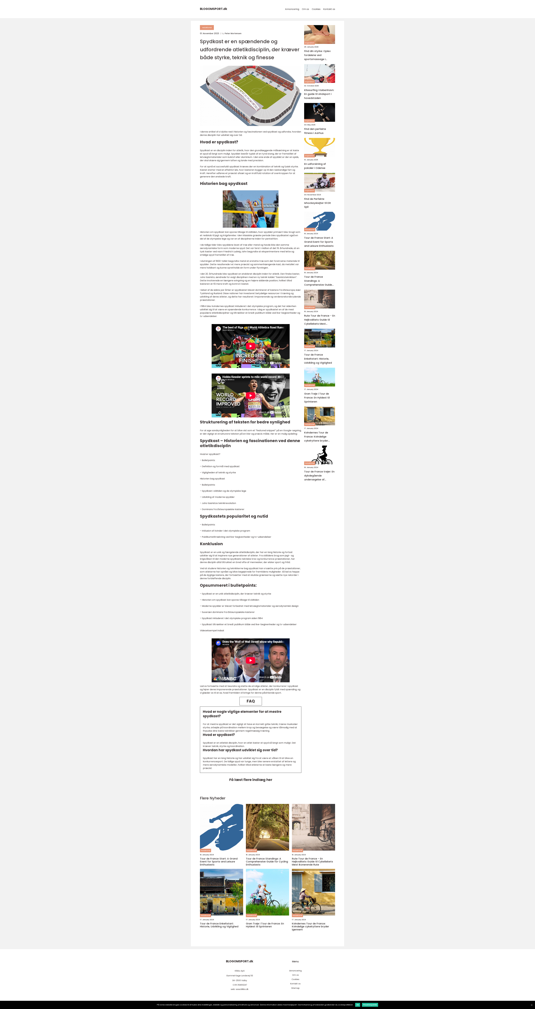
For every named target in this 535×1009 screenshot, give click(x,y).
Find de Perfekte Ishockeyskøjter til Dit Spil (317, 203)
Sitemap (295, 988)
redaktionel (207, 27)
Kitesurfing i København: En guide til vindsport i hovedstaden (319, 94)
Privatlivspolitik (370, 1005)
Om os (305, 9)
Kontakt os (329, 9)
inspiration (309, 43)
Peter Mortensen (233, 33)
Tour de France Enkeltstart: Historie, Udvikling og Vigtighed (318, 358)
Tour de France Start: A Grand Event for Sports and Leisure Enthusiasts (319, 242)
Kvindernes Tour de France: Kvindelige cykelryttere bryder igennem (316, 437)
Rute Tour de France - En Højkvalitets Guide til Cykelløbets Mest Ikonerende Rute (319, 320)
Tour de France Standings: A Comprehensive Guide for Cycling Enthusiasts (318, 281)
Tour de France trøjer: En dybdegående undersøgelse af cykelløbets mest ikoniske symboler (319, 476)
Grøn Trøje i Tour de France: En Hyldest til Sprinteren (317, 397)
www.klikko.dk (242, 989)
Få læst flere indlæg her (250, 779)
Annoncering (292, 9)
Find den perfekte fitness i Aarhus (315, 131)
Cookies (316, 9)
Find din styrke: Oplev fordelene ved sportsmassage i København (317, 55)
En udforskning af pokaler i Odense (315, 166)
